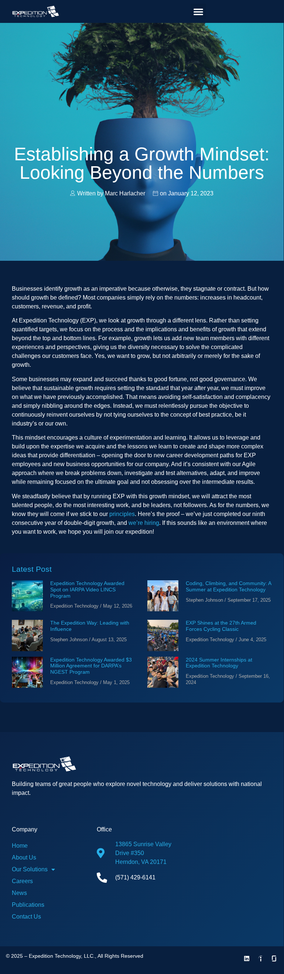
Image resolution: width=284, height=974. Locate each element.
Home (20, 846)
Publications (28, 905)
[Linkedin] (247, 958)
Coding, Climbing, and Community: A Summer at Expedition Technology (228, 586)
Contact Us (26, 916)
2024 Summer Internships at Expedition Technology (219, 663)
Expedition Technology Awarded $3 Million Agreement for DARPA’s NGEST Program (91, 666)
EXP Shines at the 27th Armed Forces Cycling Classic (221, 626)
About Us (24, 857)
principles (122, 514)
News (19, 893)
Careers (22, 881)
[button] (198, 11)
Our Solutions (30, 869)
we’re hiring (144, 523)
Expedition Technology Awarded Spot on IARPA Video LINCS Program (87, 589)
